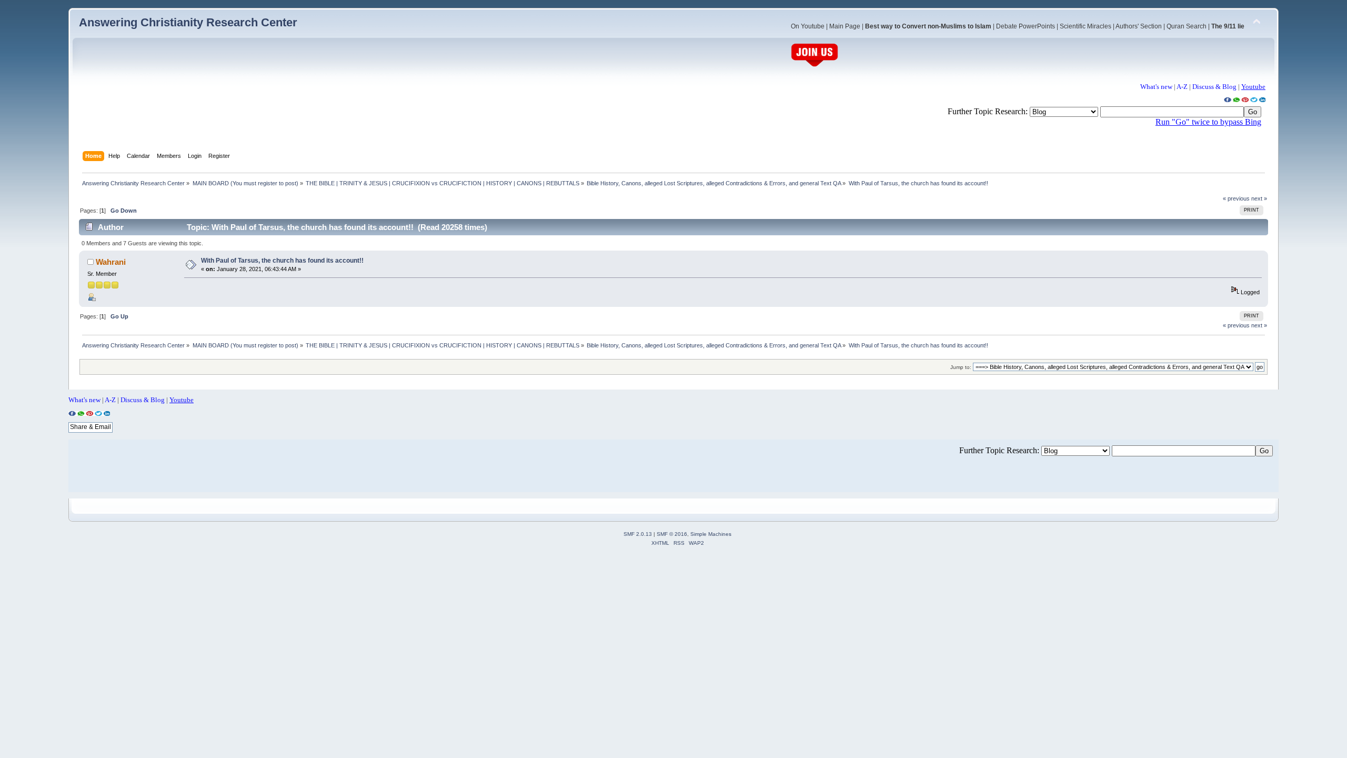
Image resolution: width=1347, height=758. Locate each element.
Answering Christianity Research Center (188, 22)
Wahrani (111, 261)
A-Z (1182, 87)
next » (1259, 198)
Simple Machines (710, 534)
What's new (1156, 87)
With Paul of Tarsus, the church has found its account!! (282, 260)
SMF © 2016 (672, 534)
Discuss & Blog (1214, 87)
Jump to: (960, 367)
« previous (1236, 198)
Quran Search (1187, 26)
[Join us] (814, 65)
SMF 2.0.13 (638, 534)
